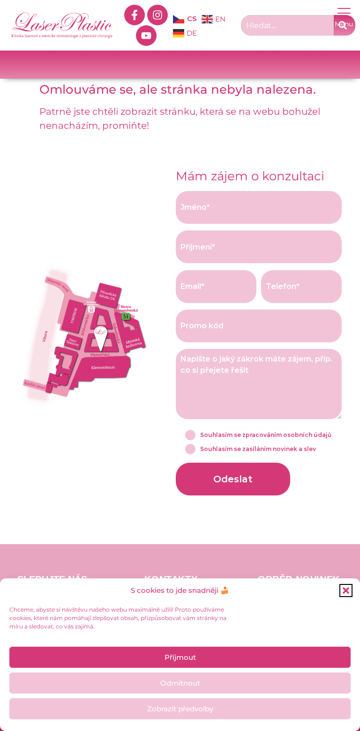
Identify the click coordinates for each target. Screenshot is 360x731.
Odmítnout (180, 683)
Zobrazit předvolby (180, 708)
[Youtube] (146, 35)
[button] (346, 590)
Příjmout (180, 657)
